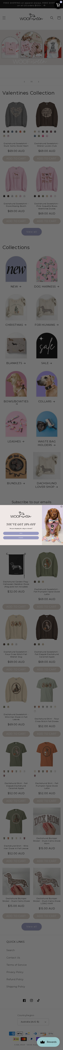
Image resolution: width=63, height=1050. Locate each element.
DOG (21, 533)
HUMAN (21, 537)
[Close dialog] (61, 506)
